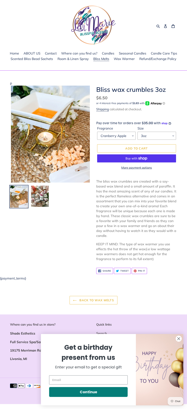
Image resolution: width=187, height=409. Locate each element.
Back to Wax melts (96, 300)
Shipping (102, 109)
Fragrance (105, 128)
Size (141, 128)
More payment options (136, 167)
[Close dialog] (178, 338)
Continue (88, 392)
